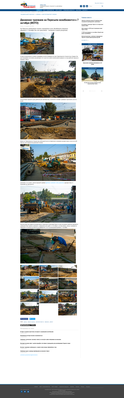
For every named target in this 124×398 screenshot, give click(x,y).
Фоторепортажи (92, 68)
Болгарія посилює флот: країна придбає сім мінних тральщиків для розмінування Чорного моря (45, 343)
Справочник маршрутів (68, 10)
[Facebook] (81, 6)
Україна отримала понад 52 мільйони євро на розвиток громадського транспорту (92, 21)
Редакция (88, 386)
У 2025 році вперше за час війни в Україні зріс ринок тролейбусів (92, 33)
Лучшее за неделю (92, 44)
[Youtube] (87, 6)
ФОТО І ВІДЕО (59, 10)
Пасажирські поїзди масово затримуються (31, 335)
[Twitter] (84, 6)
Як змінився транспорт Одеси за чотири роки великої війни (92, 25)
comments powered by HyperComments (29, 354)
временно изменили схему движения (54, 182)
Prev (83, 91)
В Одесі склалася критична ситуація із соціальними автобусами (36, 331)
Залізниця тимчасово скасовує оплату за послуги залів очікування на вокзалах (40, 339)
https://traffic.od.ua (28, 4)
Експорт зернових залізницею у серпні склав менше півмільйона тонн (38, 347)
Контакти (85, 10)
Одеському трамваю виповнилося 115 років (92, 63)
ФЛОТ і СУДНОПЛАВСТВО (48, 10)
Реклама (82, 386)
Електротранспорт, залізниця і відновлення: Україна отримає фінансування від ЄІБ (92, 37)
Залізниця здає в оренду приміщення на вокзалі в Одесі (34, 351)
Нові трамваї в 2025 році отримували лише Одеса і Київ (92, 29)
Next (101, 91)
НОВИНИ (38, 10)
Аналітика (78, 10)
